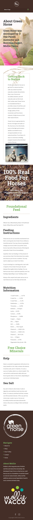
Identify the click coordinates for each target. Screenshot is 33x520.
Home (6, 457)
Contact (6, 454)
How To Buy (7, 451)
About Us (7, 445)
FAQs (6, 448)
